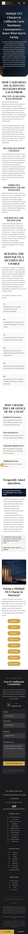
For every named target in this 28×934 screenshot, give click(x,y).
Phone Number (7, 721)
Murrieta (15, 852)
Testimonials (15, 885)
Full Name (6, 712)
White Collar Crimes (15, 828)
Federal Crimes (15, 841)
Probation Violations (15, 839)
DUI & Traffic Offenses (15, 817)
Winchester (15, 863)
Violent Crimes (15, 826)
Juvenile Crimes (15, 835)
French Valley (15, 867)
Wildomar (15, 861)
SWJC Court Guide (15, 870)
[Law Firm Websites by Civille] (14, 807)
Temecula (15, 854)
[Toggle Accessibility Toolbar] (2, 465)
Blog (15, 887)
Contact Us (15, 889)
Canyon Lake (15, 865)
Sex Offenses (15, 824)
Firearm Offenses (15, 832)
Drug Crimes (15, 819)
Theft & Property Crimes (15, 821)
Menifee (15, 857)
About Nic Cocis (15, 881)
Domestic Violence (15, 830)
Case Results (15, 883)
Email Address (6, 731)
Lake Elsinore (15, 859)
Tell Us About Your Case (8, 742)
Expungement (15, 837)
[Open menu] (24, 3)
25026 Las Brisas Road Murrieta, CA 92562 (15, 795)
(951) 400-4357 (19, 3)
